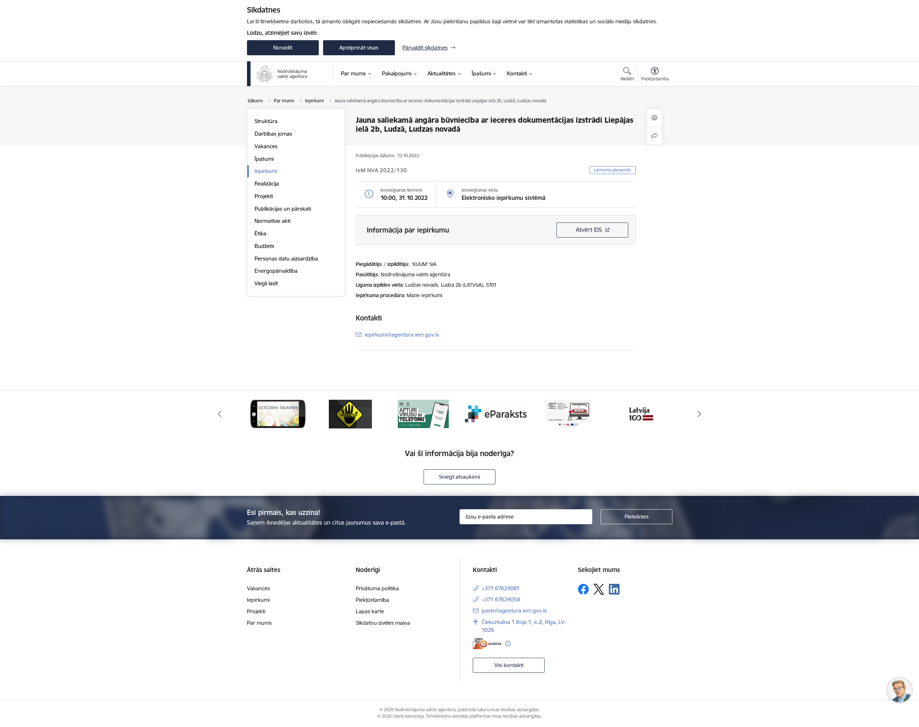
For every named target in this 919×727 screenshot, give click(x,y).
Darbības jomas (273, 133)
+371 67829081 (501, 588)
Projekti (264, 196)
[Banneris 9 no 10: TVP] (496, 413)
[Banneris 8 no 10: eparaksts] (423, 413)
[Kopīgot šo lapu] (654, 136)
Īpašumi (264, 158)
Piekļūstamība (372, 599)
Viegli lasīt (266, 283)
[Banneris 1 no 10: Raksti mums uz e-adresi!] (641, 413)
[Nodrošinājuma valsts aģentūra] (282, 74)
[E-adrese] (487, 643)
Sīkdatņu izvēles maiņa (383, 622)
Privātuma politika (377, 588)
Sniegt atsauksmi (459, 476)
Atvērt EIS (589, 229)
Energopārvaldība (276, 270)
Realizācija (267, 183)
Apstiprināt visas (358, 47)
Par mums (259, 622)
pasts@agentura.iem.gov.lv (514, 610)
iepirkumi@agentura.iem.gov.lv (402, 334)
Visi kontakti (508, 665)
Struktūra (266, 121)
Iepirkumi (266, 171)
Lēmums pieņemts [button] (612, 170)
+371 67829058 (501, 599)
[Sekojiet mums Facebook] (583, 589)
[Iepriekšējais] (220, 414)
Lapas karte (370, 611)
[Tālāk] (700, 414)
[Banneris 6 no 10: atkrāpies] (277, 413)
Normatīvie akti (272, 220)
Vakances (266, 146)
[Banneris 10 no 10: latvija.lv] (568, 413)
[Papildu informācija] (507, 643)
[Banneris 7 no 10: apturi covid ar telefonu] (350, 413)
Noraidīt (282, 47)
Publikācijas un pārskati (283, 208)
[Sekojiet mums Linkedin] (614, 589)
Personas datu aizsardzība (286, 258)
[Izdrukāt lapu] (654, 118)
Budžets (264, 246)
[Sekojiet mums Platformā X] (598, 589)
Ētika (260, 233)
